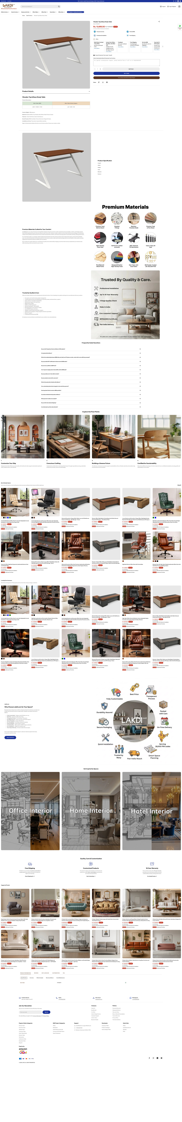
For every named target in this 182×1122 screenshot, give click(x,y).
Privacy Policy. (46, 1015)
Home (23, 15)
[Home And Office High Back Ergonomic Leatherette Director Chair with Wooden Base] (15, 545)
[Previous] (91, 46)
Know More (96, 48)
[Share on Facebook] (98, 82)
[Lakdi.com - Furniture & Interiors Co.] (30, 811)
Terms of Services (37, 1015)
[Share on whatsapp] (103, 82)
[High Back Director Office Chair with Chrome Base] (136, 545)
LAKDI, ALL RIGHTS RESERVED (28, 1062)
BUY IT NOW (126, 73)
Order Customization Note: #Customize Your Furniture (104, 58)
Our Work (9, 1)
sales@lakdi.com (98, 999)
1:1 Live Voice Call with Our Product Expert (126, 77)
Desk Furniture (29, 15)
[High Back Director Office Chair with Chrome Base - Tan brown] (123, 561)
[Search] (59, 6)
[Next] (163, 46)
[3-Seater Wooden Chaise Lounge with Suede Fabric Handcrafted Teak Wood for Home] (106, 903)
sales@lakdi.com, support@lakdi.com (83, 1025)
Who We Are (3, 1)
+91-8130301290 (62, 999)
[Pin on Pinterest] (107, 82)
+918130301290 (79, 1027)
